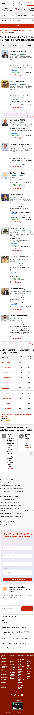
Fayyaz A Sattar (6, 362)
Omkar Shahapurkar (8, 398)
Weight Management (4, 676)
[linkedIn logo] (18, 696)
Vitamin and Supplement (4, 663)
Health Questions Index (21, 666)
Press (28, 678)
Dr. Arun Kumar (16, 195)
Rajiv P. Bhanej (6, 403)
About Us (29, 659)
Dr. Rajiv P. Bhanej (17, 288)
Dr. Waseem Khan (17, 173)
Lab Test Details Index (20, 687)
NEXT (29, 344)
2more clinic (14, 304)
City (4, 560)
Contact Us (29, 661)
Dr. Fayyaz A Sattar (18, 51)
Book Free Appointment (17, 579)
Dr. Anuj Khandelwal (18, 316)
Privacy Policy (29, 672)
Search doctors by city (12, 661)
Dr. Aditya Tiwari (17, 228)
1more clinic (14, 133)
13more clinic (14, 99)
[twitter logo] (15, 696)
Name (4, 544)
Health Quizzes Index (20, 671)
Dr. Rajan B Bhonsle (18, 120)
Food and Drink (3, 680)
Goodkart (3, 661)
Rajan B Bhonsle (6, 372)
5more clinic (14, 70)
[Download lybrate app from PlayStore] (17, 705)
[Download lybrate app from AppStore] (17, 709)
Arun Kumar (5, 388)
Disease (5, 568)
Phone (4, 552)
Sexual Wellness (3, 673)
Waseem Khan (6, 383)
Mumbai (7, 30)
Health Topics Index (20, 676)
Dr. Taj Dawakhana (17, 81)
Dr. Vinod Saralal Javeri (19, 144)
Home (1, 30)
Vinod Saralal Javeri (7, 377)
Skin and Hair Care (3, 670)
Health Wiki (21, 659)
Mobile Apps (28, 665)
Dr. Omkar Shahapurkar (19, 257)
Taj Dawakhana (6, 367)
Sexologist (14, 30)
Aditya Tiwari (5, 393)
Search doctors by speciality (12, 671)
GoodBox (3, 687)
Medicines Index (21, 679)
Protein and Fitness (4, 667)
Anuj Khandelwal (6, 408)
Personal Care (3, 683)
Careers (29, 663)
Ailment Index (20, 683)
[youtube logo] (22, 696)
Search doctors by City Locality (13, 666)
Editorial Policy (29, 675)
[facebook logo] (11, 696)
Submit (27, 608)
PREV (4, 344)
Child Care (3, 686)
